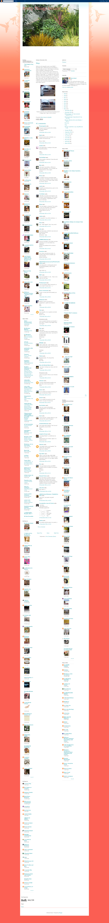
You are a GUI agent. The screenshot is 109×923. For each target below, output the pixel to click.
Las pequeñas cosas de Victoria (46, 503)
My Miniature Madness (27, 329)
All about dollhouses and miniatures (27, 368)
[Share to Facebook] (41, 119)
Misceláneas (66, 638)
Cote (40, 310)
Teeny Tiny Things (68, 556)
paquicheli (26, 91)
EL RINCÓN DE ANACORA (67, 679)
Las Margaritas (27, 180)
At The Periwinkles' (28, 424)
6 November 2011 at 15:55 (45, 280)
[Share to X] (39, 119)
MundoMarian (27, 101)
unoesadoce (27, 806)
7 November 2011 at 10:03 (45, 370)
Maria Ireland (73, 78)
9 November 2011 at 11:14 (44, 473)
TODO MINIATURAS (28, 235)
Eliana (40, 204)
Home (48, 533)
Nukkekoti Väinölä (28, 792)
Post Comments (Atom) (51, 536)
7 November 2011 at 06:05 (45, 353)
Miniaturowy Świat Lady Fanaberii (28, 874)
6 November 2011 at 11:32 (44, 142)
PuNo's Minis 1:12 (28, 282)
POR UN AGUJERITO (68, 376)
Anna (40, 222)
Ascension (41, 251)
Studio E (66, 346)
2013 (65, 105)
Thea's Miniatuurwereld (28, 321)
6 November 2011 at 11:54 (44, 162)
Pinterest (64, 62)
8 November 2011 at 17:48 (45, 431)
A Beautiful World (28, 853)
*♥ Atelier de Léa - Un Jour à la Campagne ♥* (28, 534)
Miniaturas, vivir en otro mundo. (28, 445)
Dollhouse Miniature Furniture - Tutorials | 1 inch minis (28, 294)
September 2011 (68, 132)
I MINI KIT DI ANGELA (27, 818)
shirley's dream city (28, 475)
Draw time (67, 123)
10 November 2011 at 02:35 (45, 491)
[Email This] (36, 119)
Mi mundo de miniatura (69, 326)
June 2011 (67, 137)
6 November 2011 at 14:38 (45, 259)
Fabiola (41, 356)
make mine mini (67, 628)
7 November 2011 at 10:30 (45, 387)
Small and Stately (68, 608)
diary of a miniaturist (26, 487)
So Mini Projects (67, 273)
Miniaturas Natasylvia (26, 637)
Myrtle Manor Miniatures (27, 797)
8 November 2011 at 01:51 (45, 394)
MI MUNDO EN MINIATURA (27, 747)
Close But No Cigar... (28, 330)
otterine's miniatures (26, 601)
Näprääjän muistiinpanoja (27, 835)
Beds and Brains (27, 451)
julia (40, 229)
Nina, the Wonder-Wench (45, 365)
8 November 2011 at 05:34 (45, 413)
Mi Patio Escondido (28, 516)
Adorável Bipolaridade (67, 759)
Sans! (40, 415)
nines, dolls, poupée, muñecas (28, 387)
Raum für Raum (27, 579)
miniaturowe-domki (68, 243)
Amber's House (27, 184)
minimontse (66, 713)
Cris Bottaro (42, 194)
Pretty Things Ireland (42, 8)
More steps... (26, 456)
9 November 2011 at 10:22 (45, 461)
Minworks (66, 336)
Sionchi (41, 397)
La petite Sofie (27, 215)
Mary (40, 165)
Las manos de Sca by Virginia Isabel (68, 649)
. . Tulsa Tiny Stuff (68, 356)
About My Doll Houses (69, 150)
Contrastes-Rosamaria (26, 112)
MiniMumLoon (67, 467)
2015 (65, 101)
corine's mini (27, 500)
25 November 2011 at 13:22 (45, 524)
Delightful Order (28, 878)
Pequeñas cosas (28, 480)
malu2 (40, 186)
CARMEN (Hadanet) (43, 239)
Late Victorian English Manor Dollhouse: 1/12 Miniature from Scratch (27, 259)
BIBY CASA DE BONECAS (67, 717)
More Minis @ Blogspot (27, 150)
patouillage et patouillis (27, 431)
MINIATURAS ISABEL (27, 735)
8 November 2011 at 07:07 (45, 420)
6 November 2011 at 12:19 (45, 191)
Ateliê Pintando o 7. (28, 677)
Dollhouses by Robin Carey (27, 468)
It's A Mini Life (67, 705)
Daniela (41, 520)
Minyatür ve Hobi (28, 436)
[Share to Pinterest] (42, 119)
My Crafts (66, 729)
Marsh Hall (26, 450)
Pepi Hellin (41, 453)
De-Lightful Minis (68, 733)
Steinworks (66, 546)
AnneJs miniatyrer (28, 823)
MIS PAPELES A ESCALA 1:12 (28, 714)
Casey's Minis (27, 460)
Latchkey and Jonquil (67, 684)
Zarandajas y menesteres (67, 491)
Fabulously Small (28, 647)
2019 (65, 93)
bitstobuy (66, 670)
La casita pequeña (28, 626)
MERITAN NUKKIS (68, 322)
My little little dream (68, 526)
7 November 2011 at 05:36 (45, 325)
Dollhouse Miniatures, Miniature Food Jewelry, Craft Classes (69, 739)
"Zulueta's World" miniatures (70, 313)
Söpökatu (66, 566)
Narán (40, 135)
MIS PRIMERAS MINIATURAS (67, 436)
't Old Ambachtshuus (68, 697)
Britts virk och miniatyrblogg (27, 802)
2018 (65, 95)
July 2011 (67, 135)
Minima (65, 283)
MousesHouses (67, 688)
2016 (65, 99)
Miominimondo (27, 160)
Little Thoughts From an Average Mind (69, 745)
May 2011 (67, 139)
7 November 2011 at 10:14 (45, 377)
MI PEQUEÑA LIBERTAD (27, 127)
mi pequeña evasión (27, 81)
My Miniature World (28, 523)
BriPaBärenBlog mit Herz (69, 293)
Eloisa (40, 175)
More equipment (27, 508)
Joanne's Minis (27, 657)
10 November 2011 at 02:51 (45, 500)
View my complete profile (67, 87)
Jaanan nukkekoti (28, 768)
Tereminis (26, 354)
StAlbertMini (27, 380)
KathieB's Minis (67, 495)
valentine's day (27, 476)
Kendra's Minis (27, 170)
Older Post (56, 533)
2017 (65, 97)
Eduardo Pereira (43, 475)
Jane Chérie (27, 667)
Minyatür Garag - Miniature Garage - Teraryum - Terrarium (28, 439)
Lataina (41, 216)
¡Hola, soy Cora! (27, 446)
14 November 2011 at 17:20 (45, 517)
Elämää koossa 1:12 (28, 861)
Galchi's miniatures (68, 776)
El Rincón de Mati (28, 882)
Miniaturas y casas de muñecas (68, 674)
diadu (25, 857)
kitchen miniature (28, 305)
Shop (66, 124)
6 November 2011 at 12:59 (45, 219)
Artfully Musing (27, 403)
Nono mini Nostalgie (68, 253)
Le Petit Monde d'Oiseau (27, 703)
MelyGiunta (41, 299)
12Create (26, 342)
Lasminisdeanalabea (68, 192)
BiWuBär (41, 342)
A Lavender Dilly (28, 870)
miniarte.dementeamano (69, 263)
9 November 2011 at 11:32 (44, 485)
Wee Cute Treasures (28, 724)
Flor (40, 464)
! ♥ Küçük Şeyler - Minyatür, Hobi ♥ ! (28, 513)
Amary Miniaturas (28, 225)
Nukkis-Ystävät (67, 211)
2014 (65, 103)
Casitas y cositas (28, 605)
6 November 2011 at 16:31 (45, 287)
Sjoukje (41, 145)
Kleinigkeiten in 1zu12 (69, 386)
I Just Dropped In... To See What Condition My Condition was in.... (28, 463)
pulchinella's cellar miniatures (28, 349)
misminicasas (27, 681)
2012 (65, 107)
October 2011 (68, 130)
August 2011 (68, 134)
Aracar (40, 389)
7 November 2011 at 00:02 (45, 296)
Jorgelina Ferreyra (43, 434)
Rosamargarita (42, 126)
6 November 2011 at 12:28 (45, 213)
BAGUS (65, 722)
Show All (31, 314)
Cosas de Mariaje (68, 598)
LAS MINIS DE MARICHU (69, 303)
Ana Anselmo (42, 405)
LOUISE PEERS (27, 814)
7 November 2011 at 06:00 (45, 340)
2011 (65, 108)
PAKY (40, 275)
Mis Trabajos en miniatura (27, 788)
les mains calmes (68, 160)
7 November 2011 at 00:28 (45, 307)
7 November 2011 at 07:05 (45, 362)
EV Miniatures (27, 334)
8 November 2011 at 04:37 (45, 402)
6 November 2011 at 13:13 (45, 226)
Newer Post (39, 533)
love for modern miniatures (28, 494)
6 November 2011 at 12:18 (45, 183)
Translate (73, 71)
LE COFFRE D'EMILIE (66, 665)
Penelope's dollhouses (26, 361)
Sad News (26, 350)
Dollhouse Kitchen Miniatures (68, 588)
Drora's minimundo (43, 290)
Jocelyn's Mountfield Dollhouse (71, 233)
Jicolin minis (67, 202)
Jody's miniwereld (28, 849)
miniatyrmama (67, 725)
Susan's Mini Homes (27, 557)
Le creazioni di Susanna (67, 506)
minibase (26, 455)
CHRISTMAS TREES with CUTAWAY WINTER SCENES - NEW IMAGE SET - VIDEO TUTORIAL (28, 407)
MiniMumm (66, 701)
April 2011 (67, 141)
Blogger (60, 912)
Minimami (26, 194)
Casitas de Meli (67, 366)
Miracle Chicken (28, 826)
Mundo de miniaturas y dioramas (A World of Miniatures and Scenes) (68, 752)
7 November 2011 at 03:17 (45, 316)
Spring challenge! (27, 496)
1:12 (65, 415)
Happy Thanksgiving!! (28, 363)
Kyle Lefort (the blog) (68, 709)
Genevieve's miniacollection (27, 70)
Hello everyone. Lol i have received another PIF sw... (72, 114)
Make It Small (67, 772)
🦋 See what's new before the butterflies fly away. (28, 337)
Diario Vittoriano (67, 182)
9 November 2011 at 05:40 (45, 441)
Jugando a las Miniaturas (27, 590)
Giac (40, 328)
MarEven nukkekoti (68, 516)
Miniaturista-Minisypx (27, 204)
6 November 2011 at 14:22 (45, 248)
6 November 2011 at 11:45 (44, 154)
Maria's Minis (67, 536)
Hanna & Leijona (67, 768)
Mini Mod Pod (27, 810)
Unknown (41, 380)
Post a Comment (41, 526)
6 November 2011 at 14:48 (45, 272)
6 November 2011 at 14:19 (45, 236)
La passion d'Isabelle (26, 758)
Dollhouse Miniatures (26, 845)
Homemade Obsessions (66, 577)
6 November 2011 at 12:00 (45, 172)
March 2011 (67, 143)
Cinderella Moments (44, 423)
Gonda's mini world (68, 446)
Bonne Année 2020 (28, 432)
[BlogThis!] (38, 119)
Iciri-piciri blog (27, 783)
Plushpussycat (42, 282)
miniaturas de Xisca (68, 618)
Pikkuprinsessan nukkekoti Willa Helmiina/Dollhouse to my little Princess (28, 416)
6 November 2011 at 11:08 (44, 132)
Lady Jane (41, 487)
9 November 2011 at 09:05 (45, 450)
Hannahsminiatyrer (28, 830)
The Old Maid (42, 157)
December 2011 (68, 110)
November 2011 (68, 112)
